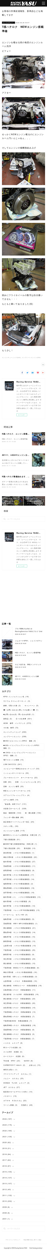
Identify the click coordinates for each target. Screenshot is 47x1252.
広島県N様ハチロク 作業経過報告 (19, 990)
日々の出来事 (24, 718)
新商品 (7, 718)
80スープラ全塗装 (12, 1047)
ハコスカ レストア (13, 1043)
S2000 (28, 1061)
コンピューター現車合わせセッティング (21, 768)
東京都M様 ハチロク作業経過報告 (19, 928)
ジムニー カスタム (13, 1078)
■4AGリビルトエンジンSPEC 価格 (19, 741)
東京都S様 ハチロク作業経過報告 (19, 963)
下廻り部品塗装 (11, 848)
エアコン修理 (11, 799)
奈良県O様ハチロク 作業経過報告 (19, 1007)
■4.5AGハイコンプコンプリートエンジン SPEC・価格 (20, 753)
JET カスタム (11, 1087)
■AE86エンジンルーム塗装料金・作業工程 (22, 835)
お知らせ (35, 1065)
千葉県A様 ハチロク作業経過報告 (19, 950)
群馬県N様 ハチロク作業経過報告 (19, 870)
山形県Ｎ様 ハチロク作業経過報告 (19, 945)
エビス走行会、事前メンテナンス (28, 664)
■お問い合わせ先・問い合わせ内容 (18, 714)
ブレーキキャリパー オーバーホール (20, 777)
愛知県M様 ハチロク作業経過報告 (19, 888)
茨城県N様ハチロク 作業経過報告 (19, 1029)
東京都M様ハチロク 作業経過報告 (19, 1034)
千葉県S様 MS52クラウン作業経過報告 (21, 968)
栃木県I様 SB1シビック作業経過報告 (20, 976)
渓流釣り (27, 1105)
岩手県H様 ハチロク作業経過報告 (18, 892)
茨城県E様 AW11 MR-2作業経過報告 (20, 923)
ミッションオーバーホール (16, 773)
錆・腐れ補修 (33, 813)
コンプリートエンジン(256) (31, 357)
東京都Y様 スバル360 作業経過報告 (21, 994)
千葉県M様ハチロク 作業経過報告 (19, 1012)
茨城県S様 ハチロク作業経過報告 (19, 866)
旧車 (7, 782)
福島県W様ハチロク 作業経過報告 (19, 1025)
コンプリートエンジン (15, 736)
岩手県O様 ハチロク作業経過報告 (18, 879)
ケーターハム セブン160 (15, 914)
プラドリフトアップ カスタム (17, 1074)
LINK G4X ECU (12, 764)
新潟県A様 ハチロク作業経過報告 (18, 853)
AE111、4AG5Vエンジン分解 (16, 455)
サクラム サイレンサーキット (16, 701)
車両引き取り (10, 1069)
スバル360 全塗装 (12, 1052)
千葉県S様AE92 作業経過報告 (17, 1021)
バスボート (10, 1096)
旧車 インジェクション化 (28, 782)
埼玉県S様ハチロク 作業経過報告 (19, 1003)
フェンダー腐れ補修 (13, 817)
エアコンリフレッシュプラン (16, 795)
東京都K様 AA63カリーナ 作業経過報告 (22, 985)
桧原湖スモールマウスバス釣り (18, 1092)
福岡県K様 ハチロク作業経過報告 (18, 884)
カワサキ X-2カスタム (15, 1100)
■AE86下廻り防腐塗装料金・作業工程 (20, 844)
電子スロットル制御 (13, 760)
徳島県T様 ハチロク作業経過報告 (19, 937)
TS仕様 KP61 (11, 1061)
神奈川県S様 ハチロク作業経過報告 (20, 972)
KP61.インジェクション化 (16, 696)
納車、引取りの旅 (12, 705)
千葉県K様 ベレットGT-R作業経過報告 (21, 910)
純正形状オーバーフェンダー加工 (18, 822)
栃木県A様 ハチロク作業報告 (17, 901)
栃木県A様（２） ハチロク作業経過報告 (22, 897)
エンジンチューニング (8, 23)
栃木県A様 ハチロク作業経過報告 (19, 861)
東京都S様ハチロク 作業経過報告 (19, 999)
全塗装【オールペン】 (15, 808)
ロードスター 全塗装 (13, 1056)
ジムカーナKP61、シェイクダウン (28, 641)
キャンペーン (32, 705)
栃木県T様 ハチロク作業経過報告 (18, 875)
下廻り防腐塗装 (11, 839)
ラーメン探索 (10, 1105)
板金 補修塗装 (12, 813)
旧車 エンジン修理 (13, 786)
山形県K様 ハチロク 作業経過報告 (20, 981)
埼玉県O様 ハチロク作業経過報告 (19, 959)
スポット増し (11, 826)
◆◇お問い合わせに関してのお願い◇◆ (20, 710)
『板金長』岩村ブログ (15, 804)
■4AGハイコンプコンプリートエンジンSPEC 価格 (22, 746)
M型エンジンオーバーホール (17, 791)
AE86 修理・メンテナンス (17, 723)
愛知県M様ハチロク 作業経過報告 (19, 1016)
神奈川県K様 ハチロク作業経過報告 (20, 857)
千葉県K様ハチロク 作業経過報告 (18, 1038)
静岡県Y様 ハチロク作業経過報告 (18, 954)
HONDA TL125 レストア (16, 1083)
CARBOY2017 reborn (14, 1065)
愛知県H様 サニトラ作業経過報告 (19, 932)
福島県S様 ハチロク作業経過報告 (18, 919)
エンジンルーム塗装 (14, 830)
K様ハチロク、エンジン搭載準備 (17, 433)
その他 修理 (11, 727)
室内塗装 (30, 848)
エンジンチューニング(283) (11, 357)
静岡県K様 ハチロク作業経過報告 (19, 941)
